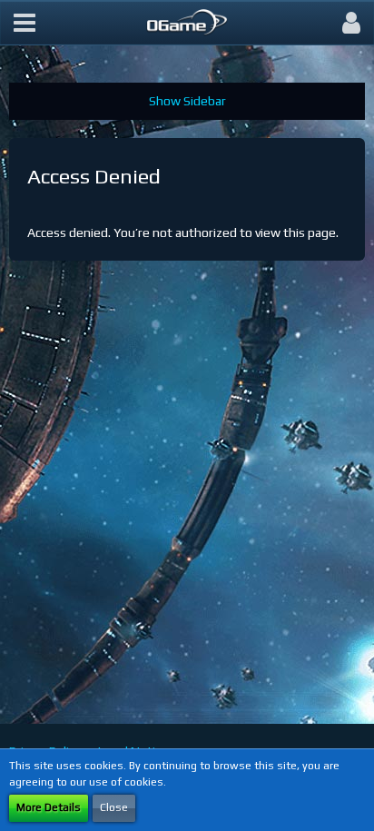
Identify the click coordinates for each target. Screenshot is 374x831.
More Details (48, 807)
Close (114, 807)
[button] (24, 22)
